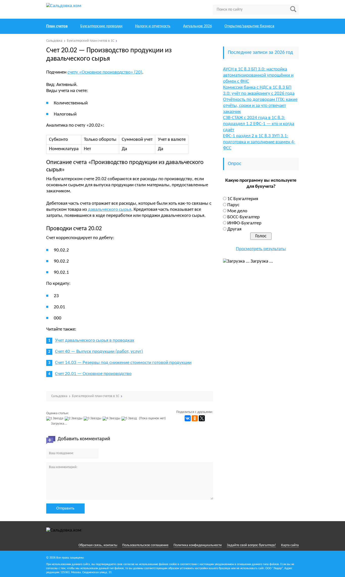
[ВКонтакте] (188, 418)
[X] (202, 418)
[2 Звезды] (74, 419)
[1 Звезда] (55, 419)
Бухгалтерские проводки (101, 26)
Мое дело (237, 211)
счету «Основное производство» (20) (104, 72)
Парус (233, 205)
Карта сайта (290, 545)
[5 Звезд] (129, 419)
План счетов (57, 26)
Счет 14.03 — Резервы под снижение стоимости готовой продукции (123, 362)
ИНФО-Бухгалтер (244, 223)
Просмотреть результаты (261, 249)
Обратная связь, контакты (98, 545)
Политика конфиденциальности (198, 545)
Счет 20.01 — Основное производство (93, 374)
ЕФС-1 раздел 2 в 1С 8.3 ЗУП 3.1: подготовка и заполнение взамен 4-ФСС (259, 142)
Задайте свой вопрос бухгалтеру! (251, 545)
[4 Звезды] (112, 419)
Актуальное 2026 (197, 26)
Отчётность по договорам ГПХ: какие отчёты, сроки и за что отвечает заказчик (260, 105)
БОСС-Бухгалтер (243, 217)
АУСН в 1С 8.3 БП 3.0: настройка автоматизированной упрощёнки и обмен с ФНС (258, 75)
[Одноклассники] (195, 418)
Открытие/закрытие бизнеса (249, 26)
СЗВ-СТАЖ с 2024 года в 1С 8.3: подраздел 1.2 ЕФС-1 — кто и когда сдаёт (258, 124)
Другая (234, 229)
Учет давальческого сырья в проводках (94, 340)
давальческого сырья (109, 209)
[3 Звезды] (93, 419)
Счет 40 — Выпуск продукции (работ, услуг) (99, 351)
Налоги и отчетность (152, 26)
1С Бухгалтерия (242, 199)
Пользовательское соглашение (145, 545)
